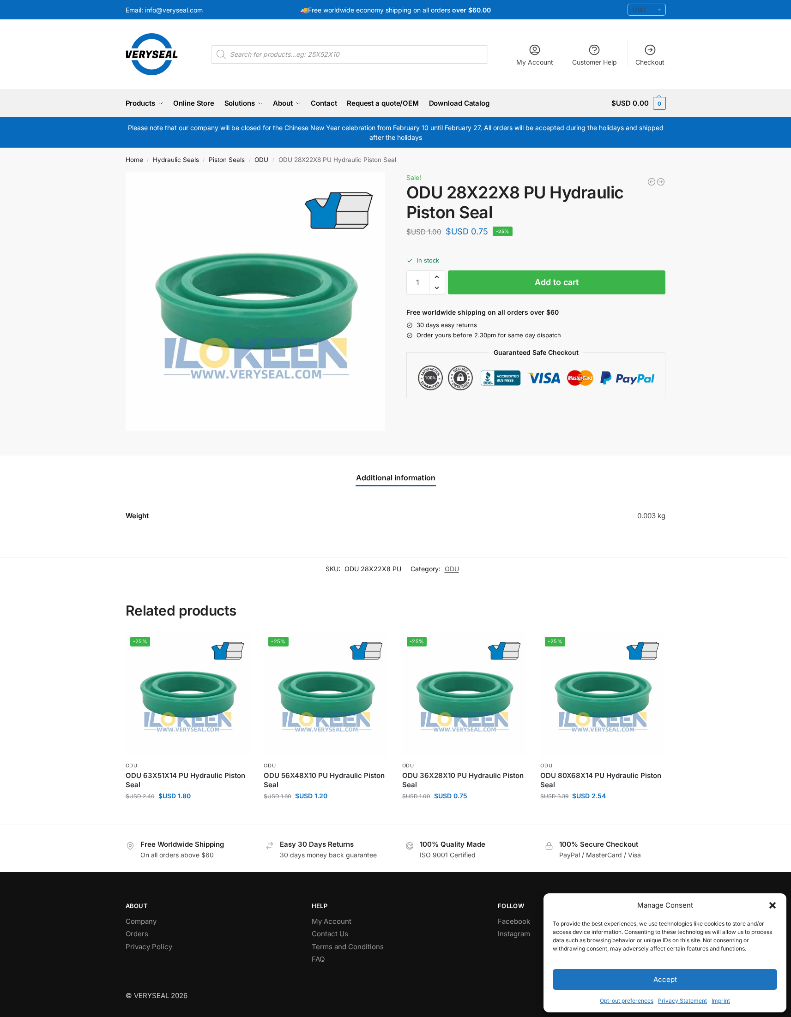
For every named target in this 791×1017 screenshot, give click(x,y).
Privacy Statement (682, 1000)
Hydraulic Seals (176, 159)
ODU (261, 159)
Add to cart (557, 282)
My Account (534, 62)
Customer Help (594, 62)
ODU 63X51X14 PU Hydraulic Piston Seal (185, 780)
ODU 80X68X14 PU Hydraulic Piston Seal (600, 780)
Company (141, 921)
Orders (137, 933)
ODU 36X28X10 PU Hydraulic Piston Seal (463, 780)
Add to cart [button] (187, 815)
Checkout (649, 62)
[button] (772, 905)
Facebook (514, 921)
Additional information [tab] (395, 477)
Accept (665, 979)
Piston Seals (227, 159)
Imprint (721, 1000)
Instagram (514, 933)
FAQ (318, 959)
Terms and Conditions (348, 946)
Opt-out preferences (626, 1000)
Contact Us (330, 933)
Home (134, 159)
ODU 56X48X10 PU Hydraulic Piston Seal (324, 780)
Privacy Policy (149, 946)
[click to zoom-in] (255, 301)
